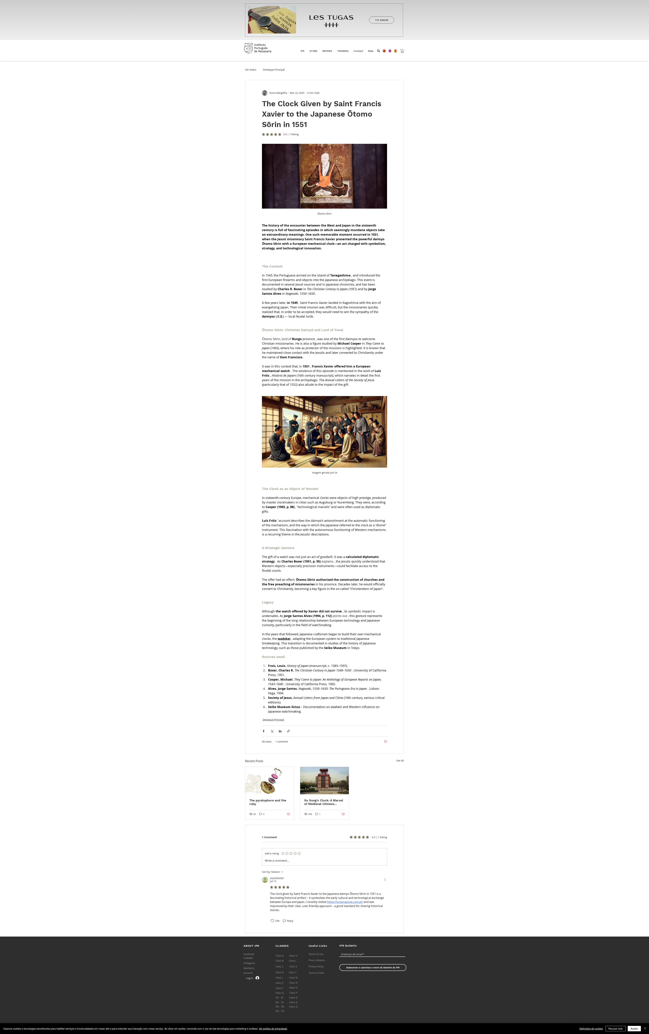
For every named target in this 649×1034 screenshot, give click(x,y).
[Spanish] (394, 50)
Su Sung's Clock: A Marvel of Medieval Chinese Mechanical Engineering (323, 802)
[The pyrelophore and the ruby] (269, 780)
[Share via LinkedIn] (280, 731)
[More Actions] (385, 880)
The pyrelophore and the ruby (267, 802)
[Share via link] (288, 731)
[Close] (645, 1028)
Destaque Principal (274, 69)
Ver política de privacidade (273, 1028)
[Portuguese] (383, 50)
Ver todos (250, 69)
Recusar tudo (615, 1028)
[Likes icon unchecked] (272, 921)
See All (400, 760)
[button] (313, 51)
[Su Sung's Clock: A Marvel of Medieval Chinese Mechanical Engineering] (324, 780)
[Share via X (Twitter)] (271, 731)
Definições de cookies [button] (591, 1028)
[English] (389, 50)
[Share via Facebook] (263, 731)
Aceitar (634, 1028)
